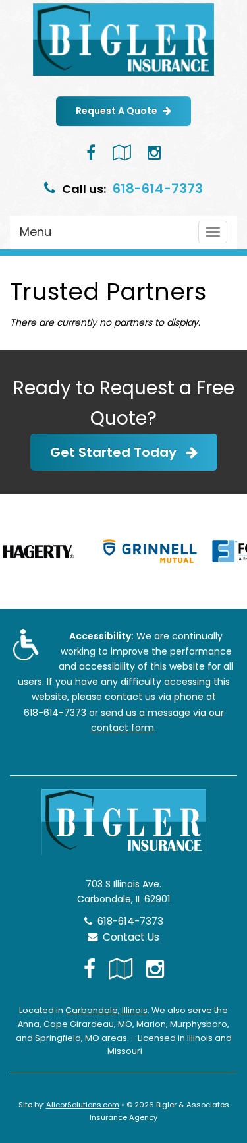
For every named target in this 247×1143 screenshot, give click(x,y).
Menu (35, 231)
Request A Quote (119, 110)
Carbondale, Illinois (106, 1010)
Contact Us (128, 937)
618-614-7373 (158, 188)
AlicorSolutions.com (82, 1104)
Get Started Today (118, 452)
